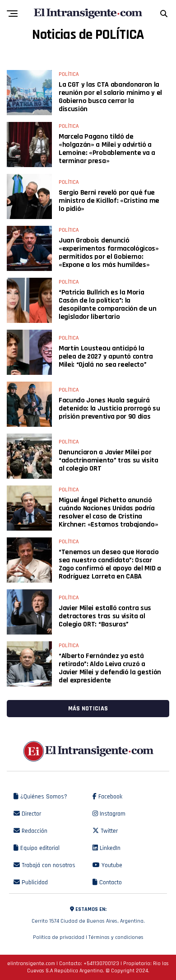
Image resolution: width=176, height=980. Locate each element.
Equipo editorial (39, 848)
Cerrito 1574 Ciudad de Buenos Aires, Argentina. (88, 915)
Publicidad (34, 882)
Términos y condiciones (116, 937)
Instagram (111, 814)
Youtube (111, 865)
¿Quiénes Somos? (43, 797)
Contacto (109, 882)
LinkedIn (109, 848)
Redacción (33, 831)
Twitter (108, 831)
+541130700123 (101, 963)
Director (30, 814)
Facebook (109, 797)
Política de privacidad (58, 937)
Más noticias (88, 709)
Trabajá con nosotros (47, 865)
